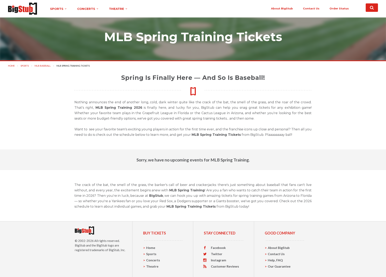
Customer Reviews (225, 266)
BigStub (80, 245)
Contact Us (276, 254)
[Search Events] (372, 7)
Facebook (218, 247)
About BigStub (282, 8)
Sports (25, 65)
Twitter (216, 254)
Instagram (218, 260)
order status (339, 8)
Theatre (152, 266)
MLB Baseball (43, 65)
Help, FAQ (275, 260)
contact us (311, 8)
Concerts (153, 260)
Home (11, 65)
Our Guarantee (279, 266)
